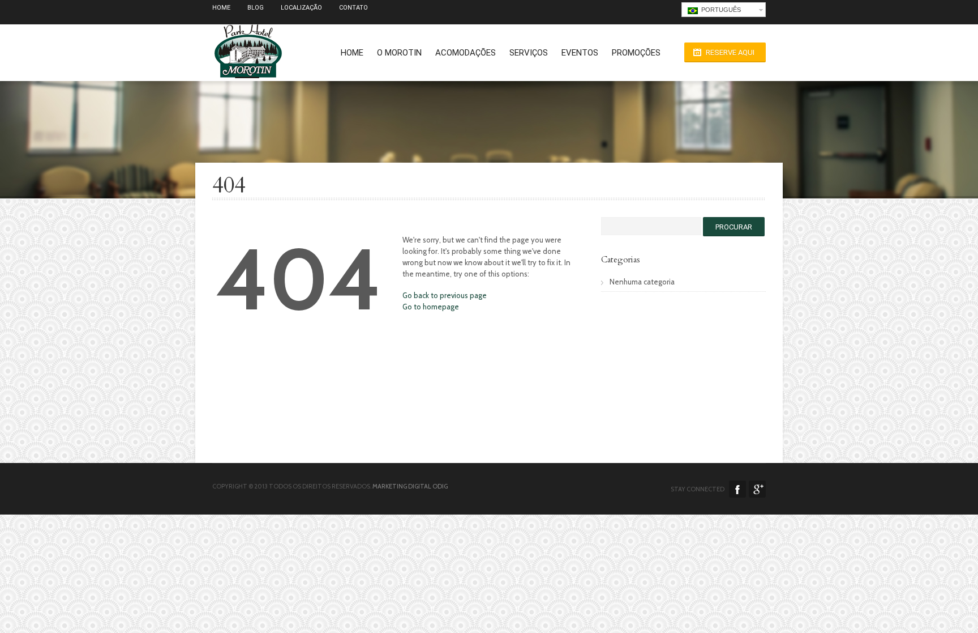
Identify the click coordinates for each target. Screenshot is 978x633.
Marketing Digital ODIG (410, 486)
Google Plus (757, 489)
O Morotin (399, 53)
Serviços (528, 53)
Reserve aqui (730, 52)
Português (719, 9)
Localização (301, 7)
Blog (255, 7)
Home (221, 7)
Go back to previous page (444, 295)
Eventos (579, 53)
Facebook (737, 489)
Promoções (636, 53)
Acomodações (465, 53)
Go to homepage (430, 306)
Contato (353, 7)
